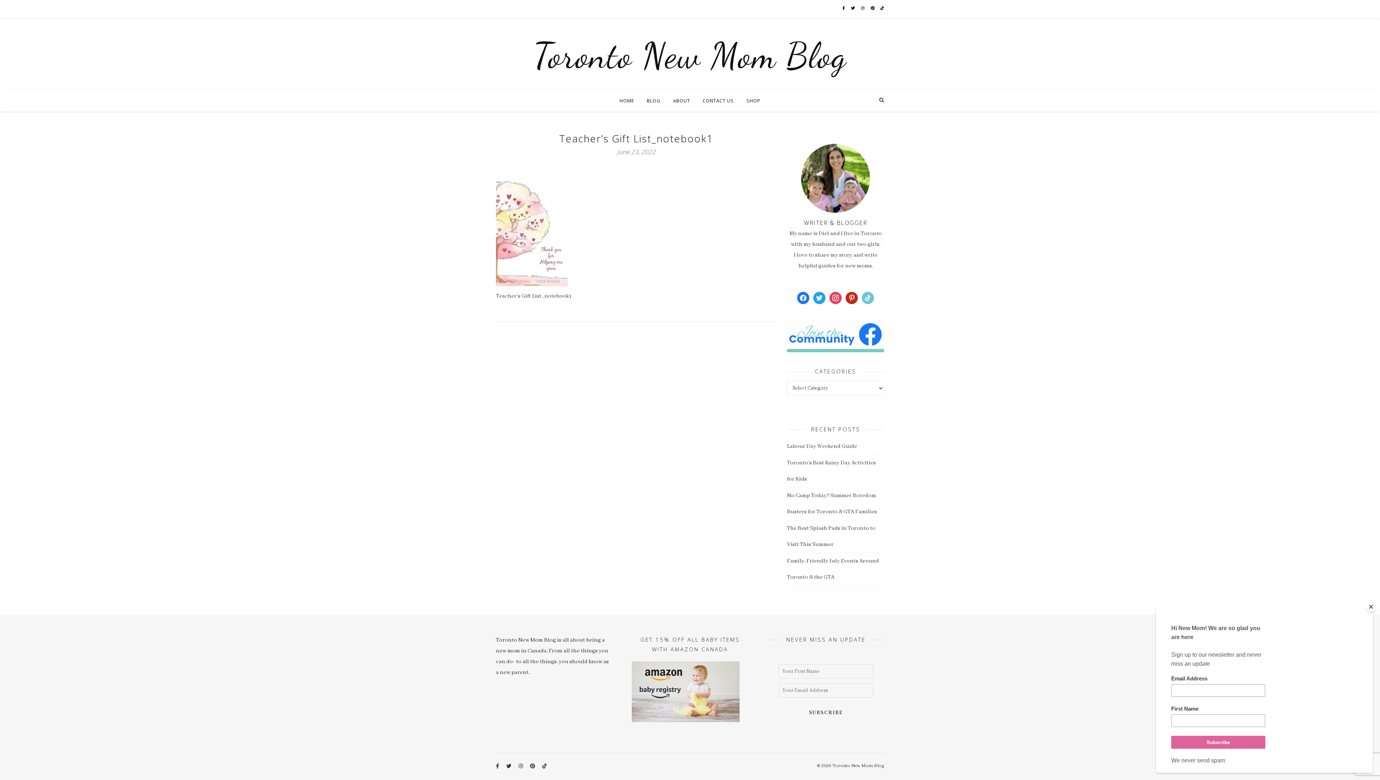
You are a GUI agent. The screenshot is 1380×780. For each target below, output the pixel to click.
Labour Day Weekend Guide (822, 446)
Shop (753, 100)
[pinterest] (873, 8)
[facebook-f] (844, 8)
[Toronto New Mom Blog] (690, 54)
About (681, 100)
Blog (654, 100)
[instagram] (863, 8)
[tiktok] (882, 8)
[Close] (1371, 606)
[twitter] (853, 8)
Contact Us (718, 100)
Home (627, 100)
